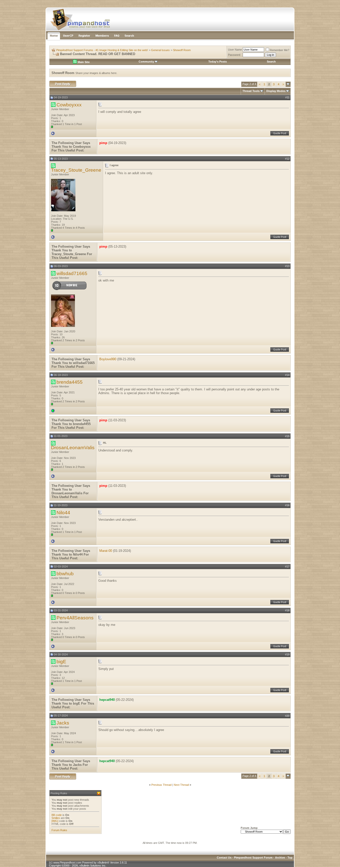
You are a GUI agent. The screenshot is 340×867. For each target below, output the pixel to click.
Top (289, 857)
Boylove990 (107, 359)
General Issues (160, 50)
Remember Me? (279, 50)
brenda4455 (70, 382)
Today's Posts (217, 61)
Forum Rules (59, 830)
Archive (280, 857)
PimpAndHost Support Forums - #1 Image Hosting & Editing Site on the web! (102, 50)
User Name (235, 49)
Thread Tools (251, 90)
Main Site (83, 62)
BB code (57, 814)
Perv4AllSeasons (75, 617)
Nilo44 (63, 512)
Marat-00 (105, 551)
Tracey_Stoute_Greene (76, 170)
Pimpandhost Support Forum (253, 857)
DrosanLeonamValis (73, 447)
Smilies (56, 817)
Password (234, 54)
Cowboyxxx (69, 104)
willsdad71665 (72, 273)
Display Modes (275, 90)
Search (271, 61)
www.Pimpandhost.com (67, 862)
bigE (61, 661)
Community (146, 61)
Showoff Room (182, 50)
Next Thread (181, 784)
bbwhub (65, 573)
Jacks (63, 722)
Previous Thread (161, 784)
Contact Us (224, 857)
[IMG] (55, 820)
